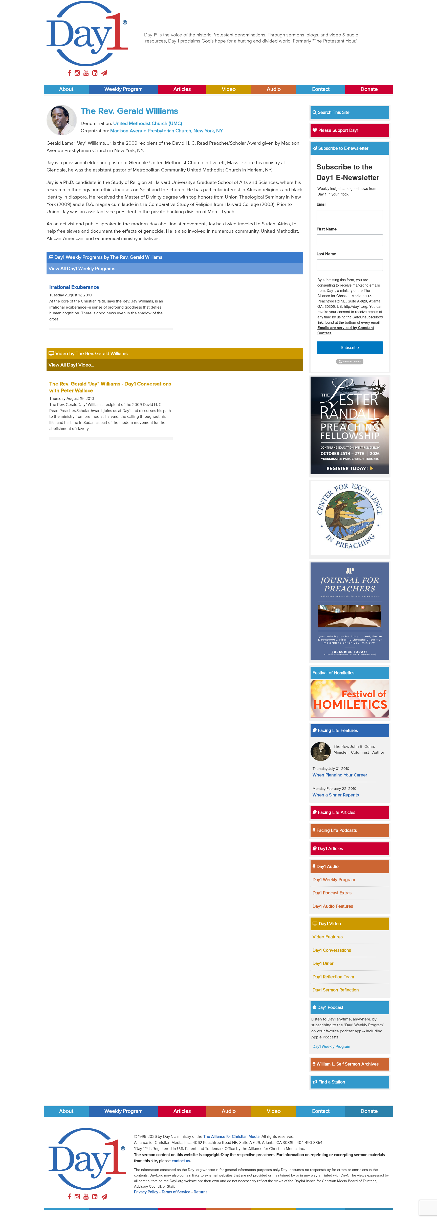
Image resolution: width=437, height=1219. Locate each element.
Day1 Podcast (329, 1007)
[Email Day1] (104, 73)
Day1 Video (329, 924)
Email (321, 205)
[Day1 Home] (87, 33)
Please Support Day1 (337, 130)
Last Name (326, 254)
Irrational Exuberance (74, 287)
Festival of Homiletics (333, 673)
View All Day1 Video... (71, 365)
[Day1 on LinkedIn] (95, 73)
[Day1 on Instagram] (78, 73)
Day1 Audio (327, 866)
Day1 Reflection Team (333, 977)
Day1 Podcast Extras (332, 893)
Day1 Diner (323, 963)
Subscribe (350, 347)
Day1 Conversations (332, 950)
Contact (321, 89)
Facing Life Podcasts (336, 830)
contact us (181, 1161)
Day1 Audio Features (333, 906)
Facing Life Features (337, 730)
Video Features (328, 937)
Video (229, 89)
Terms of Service (176, 1192)
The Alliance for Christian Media (231, 1137)
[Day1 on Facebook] (70, 73)
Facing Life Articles (336, 812)
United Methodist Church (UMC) (147, 123)
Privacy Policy (146, 1192)
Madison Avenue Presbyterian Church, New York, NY (166, 130)
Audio (274, 89)
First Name (327, 229)
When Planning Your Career (340, 775)
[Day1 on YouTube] (86, 73)
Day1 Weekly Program (334, 880)
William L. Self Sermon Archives (347, 1064)
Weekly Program (123, 89)
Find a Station (331, 1082)
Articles (182, 89)
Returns (200, 1192)
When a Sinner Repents (336, 795)
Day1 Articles (330, 848)
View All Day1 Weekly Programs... (83, 268)
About (66, 89)
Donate (369, 89)
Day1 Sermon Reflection (336, 990)
